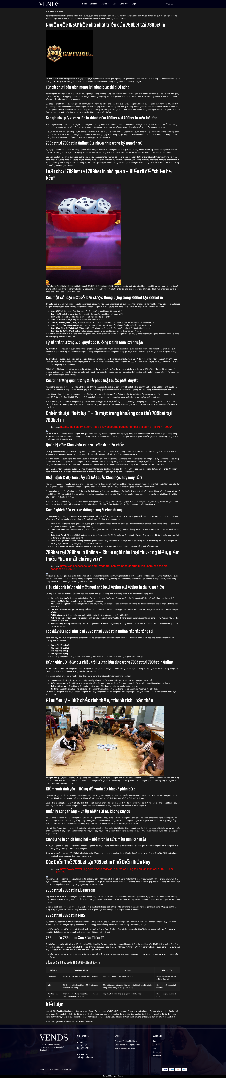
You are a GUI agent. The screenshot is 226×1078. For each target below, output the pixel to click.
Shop (115, 4)
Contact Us (124, 4)
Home (84, 4)
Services (104, 4)
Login (134, 4)
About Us (93, 4)
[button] (105, 4)
